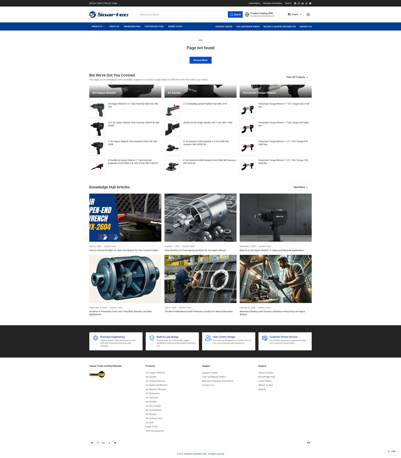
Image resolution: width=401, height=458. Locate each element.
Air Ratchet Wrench (156, 389)
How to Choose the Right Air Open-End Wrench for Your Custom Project (123, 250)
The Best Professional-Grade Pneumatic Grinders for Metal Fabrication (198, 311)
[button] (294, 14)
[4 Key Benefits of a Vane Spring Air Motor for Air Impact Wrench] (200, 218)
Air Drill (150, 422)
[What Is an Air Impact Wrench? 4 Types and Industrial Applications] (276, 218)
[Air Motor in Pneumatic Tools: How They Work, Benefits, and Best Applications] (125, 279)
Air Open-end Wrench (156, 385)
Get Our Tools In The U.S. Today (103, 3)
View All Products (295, 77)
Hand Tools (152, 426)
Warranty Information (272, 3)
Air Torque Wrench (155, 381)
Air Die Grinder (153, 406)
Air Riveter (151, 414)
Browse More (201, 60)
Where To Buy (265, 385)
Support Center (223, 26)
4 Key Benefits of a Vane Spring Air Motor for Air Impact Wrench (195, 250)
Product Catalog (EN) (261, 13)
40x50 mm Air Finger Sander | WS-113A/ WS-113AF (208, 122)
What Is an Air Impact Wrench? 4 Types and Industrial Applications (272, 250)
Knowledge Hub (266, 376)
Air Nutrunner (153, 393)
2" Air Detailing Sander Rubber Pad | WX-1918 (205, 104)
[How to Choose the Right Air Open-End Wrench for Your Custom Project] (125, 218)
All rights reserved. (216, 454)
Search (288, 3)
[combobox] (190, 14)
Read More (299, 187)
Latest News (254, 3)
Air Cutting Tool (154, 418)
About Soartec (265, 372)
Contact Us (305, 26)
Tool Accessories (155, 430)
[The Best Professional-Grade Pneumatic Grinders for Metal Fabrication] (200, 279)
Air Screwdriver (153, 410)
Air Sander (151, 376)
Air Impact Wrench (155, 372)
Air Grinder (151, 401)
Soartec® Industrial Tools (195, 454)
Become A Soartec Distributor (279, 26)
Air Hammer (152, 397)
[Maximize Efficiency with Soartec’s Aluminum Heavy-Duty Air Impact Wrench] (276, 279)
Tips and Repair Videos (248, 26)
